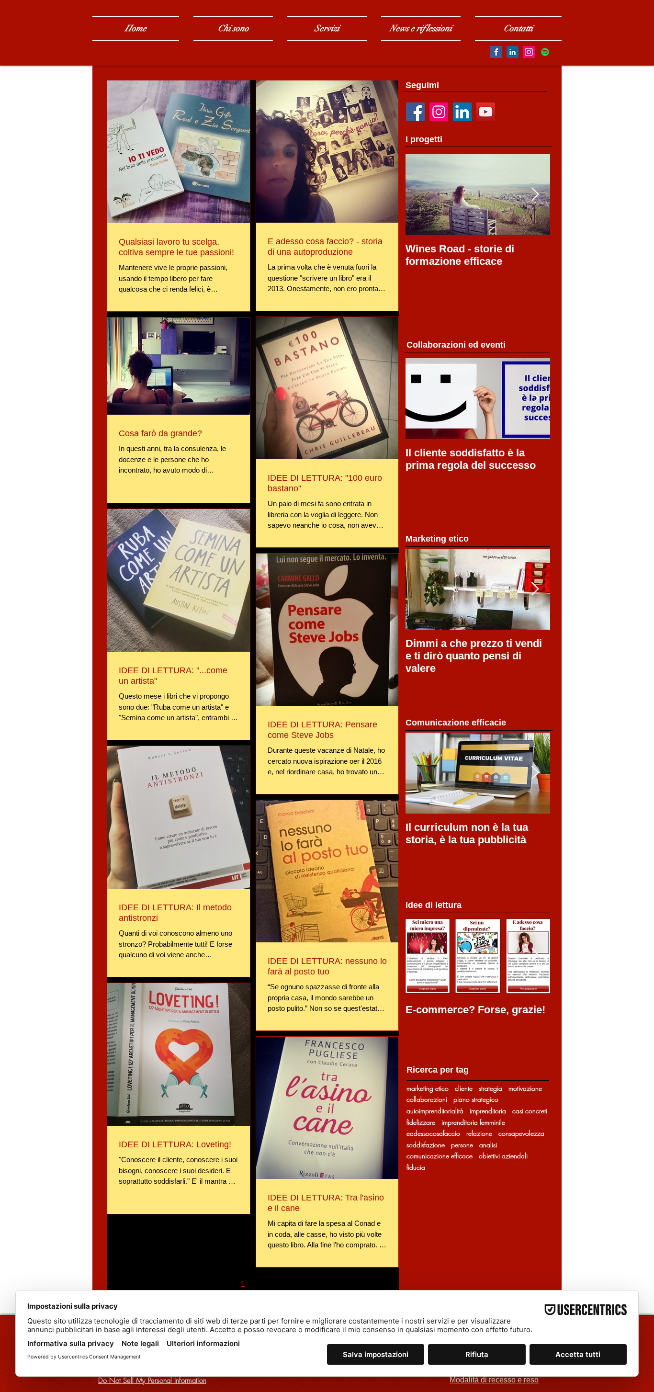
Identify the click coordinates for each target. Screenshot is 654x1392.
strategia (490, 1088)
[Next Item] (534, 194)
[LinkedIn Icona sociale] (462, 111)
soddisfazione (425, 1144)
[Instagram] (438, 111)
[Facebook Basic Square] (496, 52)
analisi (488, 1144)
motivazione (525, 1088)
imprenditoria (488, 1110)
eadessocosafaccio (433, 1133)
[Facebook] (415, 111)
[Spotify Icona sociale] (545, 52)
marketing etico (427, 1088)
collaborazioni (426, 1099)
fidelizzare (420, 1122)
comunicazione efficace (439, 1155)
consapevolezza (521, 1133)
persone (462, 1144)
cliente (464, 1088)
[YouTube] (485, 111)
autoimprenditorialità (434, 1110)
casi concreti (529, 1110)
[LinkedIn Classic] (513, 52)
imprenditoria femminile (473, 1122)
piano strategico (475, 1099)
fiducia (415, 1167)
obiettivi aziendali (503, 1155)
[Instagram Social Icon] (529, 52)
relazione (479, 1133)
